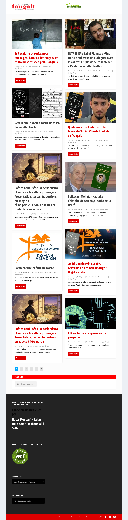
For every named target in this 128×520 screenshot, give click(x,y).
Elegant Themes (25, 517)
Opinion (50, 67)
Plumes (110, 71)
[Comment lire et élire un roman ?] (37, 248)
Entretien (98, 71)
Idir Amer (23, 214)
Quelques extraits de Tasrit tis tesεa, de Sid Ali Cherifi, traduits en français (89, 131)
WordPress (46, 517)
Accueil (54, 517)
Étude (45, 132)
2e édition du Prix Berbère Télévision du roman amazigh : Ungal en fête (87, 268)
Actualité (44, 67)
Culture (46, 272)
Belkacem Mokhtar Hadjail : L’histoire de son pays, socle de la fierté (89, 201)
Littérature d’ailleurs (85, 517)
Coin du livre (63, 517)
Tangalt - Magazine (79, 277)
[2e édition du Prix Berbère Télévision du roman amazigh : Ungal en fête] (91, 244)
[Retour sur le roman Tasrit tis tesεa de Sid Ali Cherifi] (37, 103)
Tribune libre (52, 272)
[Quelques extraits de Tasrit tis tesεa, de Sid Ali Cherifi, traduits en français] (91, 107)
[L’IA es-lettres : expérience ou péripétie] (91, 313)
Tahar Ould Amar (25, 67)
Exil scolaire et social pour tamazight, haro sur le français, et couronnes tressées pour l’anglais (36, 58)
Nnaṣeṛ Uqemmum (79, 342)
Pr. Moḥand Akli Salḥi (27, 132)
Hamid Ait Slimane (79, 71)
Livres (97, 209)
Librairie (50, 132)
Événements (104, 277)
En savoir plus (20, 80)
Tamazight (98, 517)
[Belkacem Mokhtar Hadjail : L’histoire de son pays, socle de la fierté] (91, 177)
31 (37, 368)
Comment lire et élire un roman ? (35, 268)
